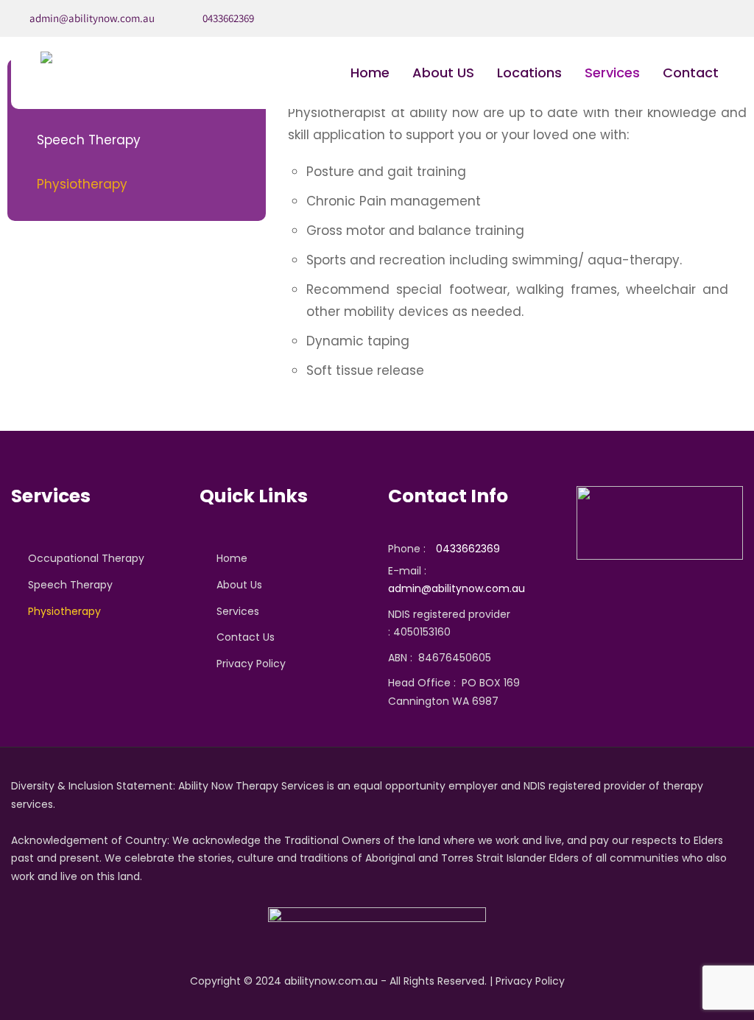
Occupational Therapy (86, 558)
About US (443, 72)
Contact (691, 72)
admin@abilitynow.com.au (92, 18)
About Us (239, 584)
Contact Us (245, 637)
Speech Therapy (89, 140)
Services (612, 72)
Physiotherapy (82, 184)
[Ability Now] (46, 57)
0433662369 (228, 18)
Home (370, 72)
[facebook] (727, 18)
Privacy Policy (251, 663)
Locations (529, 72)
